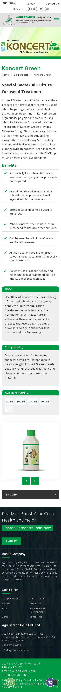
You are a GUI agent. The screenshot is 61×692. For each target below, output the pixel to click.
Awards (6, 603)
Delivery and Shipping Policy (21, 663)
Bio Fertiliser (21, 74)
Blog (4, 608)
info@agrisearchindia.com (16, 650)
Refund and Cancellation (19, 671)
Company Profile (11, 598)
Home (5, 74)
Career (31, 3)
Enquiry (11, 541)
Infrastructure (37, 598)
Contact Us (52, 3)
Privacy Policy (12, 667)
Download (35, 603)
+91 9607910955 (11, 645)
